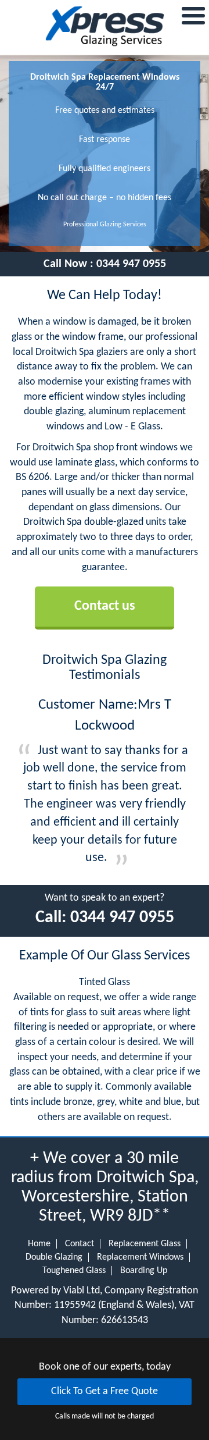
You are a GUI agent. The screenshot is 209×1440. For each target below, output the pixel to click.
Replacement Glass (145, 1244)
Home (39, 1244)
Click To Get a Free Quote (104, 1391)
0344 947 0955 (131, 264)
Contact (79, 1244)
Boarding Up (143, 1270)
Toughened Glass (74, 1270)
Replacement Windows (140, 1257)
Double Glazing (54, 1257)
